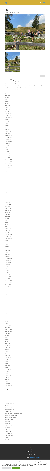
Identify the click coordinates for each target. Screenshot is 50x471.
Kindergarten (8, 421)
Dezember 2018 (8, 280)
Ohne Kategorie (8, 425)
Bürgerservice (8, 397)
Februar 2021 (8, 228)
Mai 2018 (7, 294)
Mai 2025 (7, 125)
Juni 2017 (7, 317)
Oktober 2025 (8, 115)
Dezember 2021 (8, 208)
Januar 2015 (7, 347)
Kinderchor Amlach (9, 419)
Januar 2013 (7, 365)
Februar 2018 (8, 301)
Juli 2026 (7, 97)
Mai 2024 (7, 149)
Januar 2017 (7, 327)
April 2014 (7, 353)
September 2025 (8, 117)
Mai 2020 (7, 246)
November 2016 (8, 331)
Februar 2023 (8, 180)
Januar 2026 (7, 109)
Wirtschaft (7, 439)
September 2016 (8, 333)
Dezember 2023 (8, 159)
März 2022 (7, 202)
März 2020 (7, 250)
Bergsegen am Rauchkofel (10, 83)
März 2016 (7, 343)
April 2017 (7, 321)
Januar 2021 (7, 230)
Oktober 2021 (8, 212)
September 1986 (8, 385)
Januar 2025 (7, 133)
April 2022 (7, 200)
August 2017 (7, 313)
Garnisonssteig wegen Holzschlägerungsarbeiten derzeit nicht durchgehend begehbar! (24, 85)
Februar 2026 (8, 107)
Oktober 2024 (8, 139)
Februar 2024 (8, 155)
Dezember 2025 (8, 111)
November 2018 (8, 282)
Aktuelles (7, 393)
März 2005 (7, 377)
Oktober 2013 (8, 359)
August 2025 (7, 119)
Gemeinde (7, 405)
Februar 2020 (8, 252)
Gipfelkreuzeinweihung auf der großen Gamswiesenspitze (17, 87)
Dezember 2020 (8, 232)
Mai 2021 (7, 222)
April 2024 (7, 151)
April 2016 (7, 341)
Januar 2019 (7, 278)
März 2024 (7, 153)
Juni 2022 (7, 196)
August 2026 (7, 95)
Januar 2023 (7, 182)
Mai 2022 (7, 198)
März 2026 (7, 105)
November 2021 (8, 210)
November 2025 (8, 113)
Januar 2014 (7, 355)
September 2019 (8, 262)
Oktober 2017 (8, 309)
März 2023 (7, 178)
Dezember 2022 (8, 184)
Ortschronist (7, 427)
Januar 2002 (7, 379)
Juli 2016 (7, 335)
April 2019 (7, 272)
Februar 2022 (8, 204)
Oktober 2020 (8, 236)
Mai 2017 (7, 319)
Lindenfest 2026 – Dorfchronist (11, 90)
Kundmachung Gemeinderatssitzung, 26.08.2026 (15, 81)
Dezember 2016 (8, 329)
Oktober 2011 (8, 371)
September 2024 (8, 141)
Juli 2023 (7, 169)
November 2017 (8, 307)
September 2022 (8, 190)
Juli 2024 (7, 145)
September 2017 (8, 311)
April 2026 (7, 103)
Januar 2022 (7, 206)
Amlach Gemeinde (11, 12)
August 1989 (7, 383)
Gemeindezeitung (9, 407)
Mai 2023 (7, 174)
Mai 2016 (7, 339)
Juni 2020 (7, 244)
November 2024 (8, 137)
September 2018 (8, 286)
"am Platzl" (7, 391)
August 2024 (7, 143)
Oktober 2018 (8, 284)
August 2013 (7, 361)
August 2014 (7, 349)
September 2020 (8, 238)
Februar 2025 (8, 131)
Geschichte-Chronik (9, 409)
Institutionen (8, 411)
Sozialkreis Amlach (9, 433)
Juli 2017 (7, 315)
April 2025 (7, 127)
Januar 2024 (7, 157)
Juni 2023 (7, 171)
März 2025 (7, 129)
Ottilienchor (7, 429)
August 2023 (7, 167)
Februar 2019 (8, 276)
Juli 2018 (7, 290)
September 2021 (8, 214)
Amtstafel (7, 395)
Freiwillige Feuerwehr (9, 403)
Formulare (7, 401)
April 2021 (7, 224)
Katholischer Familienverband (11, 415)
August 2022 (7, 192)
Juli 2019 (7, 266)
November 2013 (8, 357)
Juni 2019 (7, 268)
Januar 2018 (7, 303)
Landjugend (7, 423)
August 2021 (7, 216)
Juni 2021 (7, 220)
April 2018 (7, 297)
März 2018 (7, 299)
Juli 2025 (7, 121)
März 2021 (7, 226)
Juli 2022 (7, 194)
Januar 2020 (7, 254)
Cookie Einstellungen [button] (6, 468)
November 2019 (8, 258)
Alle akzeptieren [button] (16, 468)
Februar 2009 (8, 373)
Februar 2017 (8, 325)
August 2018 (7, 288)
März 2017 (7, 323)
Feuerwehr (7, 399)
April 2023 (7, 175)
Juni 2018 (7, 293)
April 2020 (7, 248)
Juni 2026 (7, 99)
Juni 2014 (7, 351)
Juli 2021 (7, 218)
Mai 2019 (7, 270)
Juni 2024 (7, 147)
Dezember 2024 (8, 135)
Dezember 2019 (8, 256)
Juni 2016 (7, 337)
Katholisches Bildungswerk (11, 417)
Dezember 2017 (8, 305)
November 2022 (8, 186)
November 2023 (8, 161)
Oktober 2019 (8, 260)
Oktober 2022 (8, 188)
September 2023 (8, 165)
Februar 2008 (8, 375)
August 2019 (7, 264)
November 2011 (8, 369)
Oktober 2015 (8, 345)
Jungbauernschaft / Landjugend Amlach (13, 413)
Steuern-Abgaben (9, 435)
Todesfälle (7, 437)
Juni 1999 (7, 381)
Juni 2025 (7, 123)
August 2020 (7, 240)
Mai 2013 (7, 363)
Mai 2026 (7, 101)
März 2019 (7, 274)
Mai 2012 (7, 367)
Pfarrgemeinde (8, 431)
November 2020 (8, 234)
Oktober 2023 (8, 163)
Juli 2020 (7, 242)
